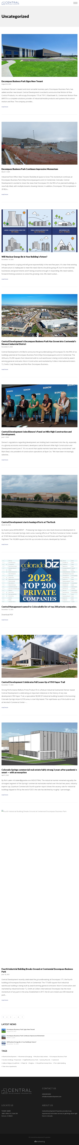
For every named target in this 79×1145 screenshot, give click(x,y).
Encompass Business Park (58, 1056)
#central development (9, 1056)
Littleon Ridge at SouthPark (11, 1063)
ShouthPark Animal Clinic (44, 1063)
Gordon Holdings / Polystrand (12, 1060)
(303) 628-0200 (46, 1094)
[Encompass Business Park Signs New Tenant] (4, 1031)
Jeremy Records (45, 1060)
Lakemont (56, 1060)
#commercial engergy (25, 1056)
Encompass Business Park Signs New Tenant (21, 1029)
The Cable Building (60, 1063)
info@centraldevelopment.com (51, 1096)
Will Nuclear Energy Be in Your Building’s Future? (21, 1042)
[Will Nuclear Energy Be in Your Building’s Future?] (4, 1043)
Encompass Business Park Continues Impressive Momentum (25, 1036)
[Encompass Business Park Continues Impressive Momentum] (4, 1037)
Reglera (31, 1063)
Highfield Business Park (30, 1060)
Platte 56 (24, 1063)
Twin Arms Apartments (10, 1066)
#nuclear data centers (41, 1056)
